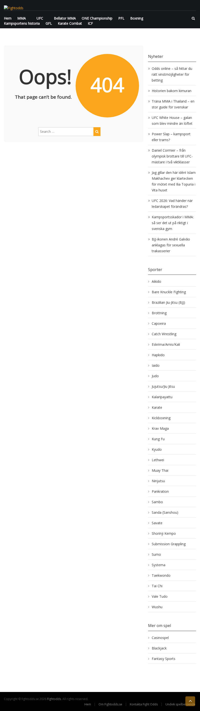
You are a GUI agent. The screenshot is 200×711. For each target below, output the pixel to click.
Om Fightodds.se (110, 704)
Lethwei (158, 460)
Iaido (156, 365)
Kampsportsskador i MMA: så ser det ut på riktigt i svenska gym (173, 223)
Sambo (157, 502)
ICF (90, 23)
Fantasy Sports (163, 658)
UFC (40, 18)
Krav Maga (160, 428)
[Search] (96, 131)
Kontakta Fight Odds (144, 704)
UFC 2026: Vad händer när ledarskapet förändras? (172, 203)
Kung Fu (158, 439)
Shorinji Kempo (164, 533)
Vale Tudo (160, 596)
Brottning (159, 313)
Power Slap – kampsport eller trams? (171, 137)
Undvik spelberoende (180, 704)
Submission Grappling (169, 544)
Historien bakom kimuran (171, 90)
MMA (21, 18)
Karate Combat (70, 23)
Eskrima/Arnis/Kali (166, 344)
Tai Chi (157, 586)
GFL (49, 23)
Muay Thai (160, 470)
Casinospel (160, 637)
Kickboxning (161, 418)
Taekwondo (161, 575)
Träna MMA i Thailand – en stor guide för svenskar (173, 104)
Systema (158, 565)
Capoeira (159, 323)
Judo (155, 376)
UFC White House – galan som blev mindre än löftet (172, 120)
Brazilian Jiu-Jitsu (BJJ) (168, 302)
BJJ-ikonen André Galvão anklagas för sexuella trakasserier (171, 245)
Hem (7, 18)
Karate (157, 407)
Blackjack (159, 648)
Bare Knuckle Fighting (169, 292)
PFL (121, 18)
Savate (157, 523)
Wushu (157, 607)
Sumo (156, 554)
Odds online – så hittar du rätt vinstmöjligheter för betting (172, 74)
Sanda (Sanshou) (165, 512)
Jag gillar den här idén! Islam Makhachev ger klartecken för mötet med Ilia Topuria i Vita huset (174, 181)
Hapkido (158, 355)
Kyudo (157, 449)
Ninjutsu (158, 481)
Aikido (156, 281)
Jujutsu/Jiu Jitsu (163, 386)
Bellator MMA (65, 18)
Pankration (160, 491)
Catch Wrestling (164, 334)
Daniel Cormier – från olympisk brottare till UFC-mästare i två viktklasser (172, 156)
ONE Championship (97, 18)
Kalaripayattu (162, 397)
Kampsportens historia (22, 23)
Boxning (136, 18)
